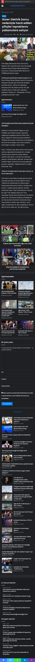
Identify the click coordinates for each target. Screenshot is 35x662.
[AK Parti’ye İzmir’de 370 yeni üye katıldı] (9, 325)
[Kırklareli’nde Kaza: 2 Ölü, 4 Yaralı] (26, 325)
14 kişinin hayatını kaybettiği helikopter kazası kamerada (25, 293)
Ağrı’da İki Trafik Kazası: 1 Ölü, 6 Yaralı (25, 311)
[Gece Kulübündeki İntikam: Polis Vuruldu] (9, 285)
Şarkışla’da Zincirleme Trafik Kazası (21, 568)
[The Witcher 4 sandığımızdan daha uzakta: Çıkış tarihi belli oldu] (7, 480)
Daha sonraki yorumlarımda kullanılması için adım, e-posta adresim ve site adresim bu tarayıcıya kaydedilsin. (17, 395)
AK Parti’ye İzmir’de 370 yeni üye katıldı (8, 332)
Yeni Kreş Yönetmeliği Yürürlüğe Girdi (13, 114)
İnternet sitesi (5, 386)
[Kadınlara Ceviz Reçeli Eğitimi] (7, 530)
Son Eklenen (17, 412)
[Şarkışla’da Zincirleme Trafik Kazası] (7, 569)
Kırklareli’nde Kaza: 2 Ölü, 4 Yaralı (25, 332)
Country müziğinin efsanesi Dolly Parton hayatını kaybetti (23, 444)
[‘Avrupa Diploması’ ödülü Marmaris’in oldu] (7, 539)
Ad (2, 372)
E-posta (4, 379)
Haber (11, 12)
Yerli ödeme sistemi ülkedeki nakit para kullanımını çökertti (23, 420)
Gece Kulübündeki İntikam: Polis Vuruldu (8, 292)
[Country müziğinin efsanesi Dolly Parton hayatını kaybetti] (7, 444)
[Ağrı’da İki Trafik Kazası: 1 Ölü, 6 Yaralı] (26, 304)
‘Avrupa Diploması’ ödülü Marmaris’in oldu (22, 538)
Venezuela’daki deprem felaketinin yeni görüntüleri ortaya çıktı (8, 313)
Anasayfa (6, 12)
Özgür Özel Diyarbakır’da (22, 559)
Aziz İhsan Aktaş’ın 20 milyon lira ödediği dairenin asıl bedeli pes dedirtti (16, 546)
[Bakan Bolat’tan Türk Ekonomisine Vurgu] (6, 107)
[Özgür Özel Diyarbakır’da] (7, 561)
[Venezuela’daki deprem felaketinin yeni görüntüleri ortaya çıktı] (9, 304)
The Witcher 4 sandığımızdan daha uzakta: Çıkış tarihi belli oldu (23, 480)
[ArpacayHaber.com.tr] (17, 6)
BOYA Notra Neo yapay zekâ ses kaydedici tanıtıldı (19, 1)
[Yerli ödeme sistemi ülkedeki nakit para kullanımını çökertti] (7, 420)
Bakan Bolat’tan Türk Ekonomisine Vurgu (21, 428)
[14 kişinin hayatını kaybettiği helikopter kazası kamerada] (26, 285)
